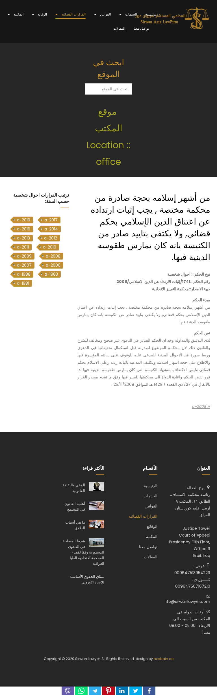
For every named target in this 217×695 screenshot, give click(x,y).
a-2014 (51, 229)
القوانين (105, 14)
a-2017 (51, 220)
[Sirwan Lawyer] (172, 18)
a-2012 (50, 238)
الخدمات (130, 14)
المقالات (119, 28)
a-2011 (23, 247)
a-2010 (49, 247)
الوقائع (42, 14)
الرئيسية (151, 14)
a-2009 (24, 256)
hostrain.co (163, 658)
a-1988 (24, 274)
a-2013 (23, 238)
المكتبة (18, 14)
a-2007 (24, 265)
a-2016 (23, 229)
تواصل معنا (141, 28)
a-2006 (53, 265)
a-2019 (23, 220)
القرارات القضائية (73, 14)
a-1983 (51, 274)
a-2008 (199, 407)
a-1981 (23, 283)
